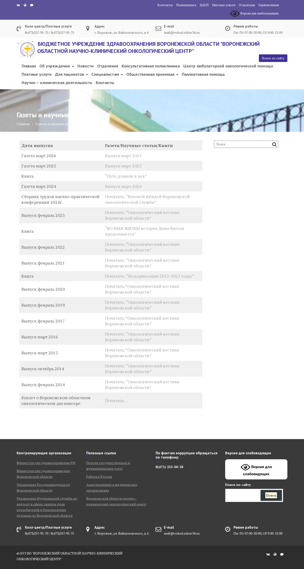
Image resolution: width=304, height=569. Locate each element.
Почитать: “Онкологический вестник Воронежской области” (142, 215)
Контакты (165, 5)
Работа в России (99, 476)
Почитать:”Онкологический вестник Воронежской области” (142, 289)
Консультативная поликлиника (151, 66)
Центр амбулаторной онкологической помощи (228, 66)
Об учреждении (54, 66)
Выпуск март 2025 (123, 155)
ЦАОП (204, 5)
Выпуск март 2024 (123, 186)
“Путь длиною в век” (126, 176)
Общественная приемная (150, 74)
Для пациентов (69, 74)
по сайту (238, 484)
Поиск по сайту (273, 58)
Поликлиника (186, 5)
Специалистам (105, 74)
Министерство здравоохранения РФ (46, 462)
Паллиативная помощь (203, 74)
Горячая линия (268, 5)
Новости (85, 66)
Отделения (247, 5)
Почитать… (116, 400)
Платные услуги (223, 5)
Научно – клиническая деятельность (57, 82)
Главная (29, 66)
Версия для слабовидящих (257, 470)
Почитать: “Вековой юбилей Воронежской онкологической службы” (147, 199)
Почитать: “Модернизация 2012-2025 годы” (149, 276)
